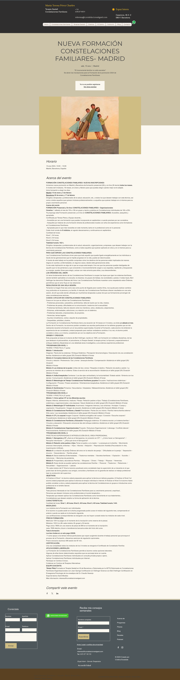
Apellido (25, 616)
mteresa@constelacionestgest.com (91, 17)
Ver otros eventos (90, 87)
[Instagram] (122, 647)
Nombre (8, 616)
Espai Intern (122, 9)
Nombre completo (84, 620)
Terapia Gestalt (51, 9)
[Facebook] (118, 647)
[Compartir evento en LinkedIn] (57, 593)
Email (7, 626)
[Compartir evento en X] (52, 593)
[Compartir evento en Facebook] (47, 593)
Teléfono (25, 626)
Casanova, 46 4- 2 (123, 15)
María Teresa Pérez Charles (60, 5)
